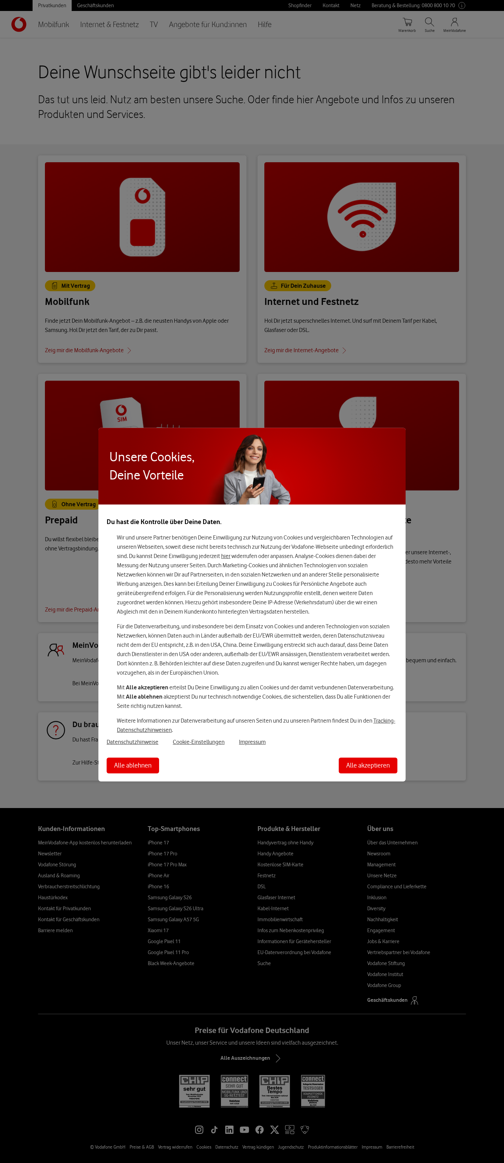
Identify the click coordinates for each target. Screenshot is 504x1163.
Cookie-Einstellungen (199, 741)
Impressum (252, 741)
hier (225, 556)
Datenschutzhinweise (132, 741)
